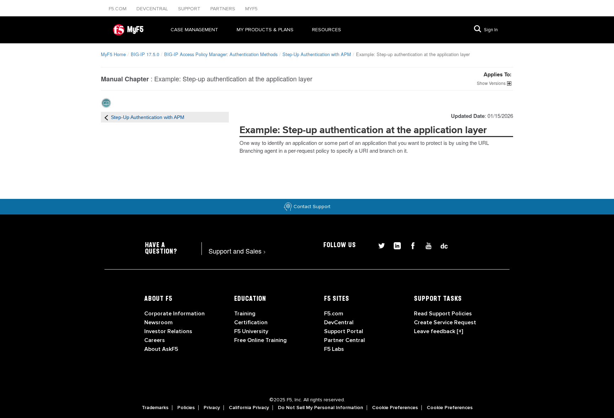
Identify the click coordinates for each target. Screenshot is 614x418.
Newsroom (158, 322)
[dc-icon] (440, 245)
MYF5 (251, 9)
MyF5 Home (113, 54)
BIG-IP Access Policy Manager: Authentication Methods (221, 54)
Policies (186, 407)
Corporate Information (174, 313)
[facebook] (410, 245)
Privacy (212, 407)
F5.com (118, 9)
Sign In (491, 30)
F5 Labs (334, 349)
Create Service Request (445, 322)
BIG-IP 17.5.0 (145, 54)
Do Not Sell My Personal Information (320, 407)
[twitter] (379, 245)
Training (244, 313)
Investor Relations (168, 331)
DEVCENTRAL (152, 9)
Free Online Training (260, 340)
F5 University (251, 331)
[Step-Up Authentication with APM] (106, 117)
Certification (251, 322)
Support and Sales (237, 251)
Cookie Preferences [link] (395, 407)
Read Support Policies (443, 313)
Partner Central (344, 340)
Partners (223, 9)
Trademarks (155, 407)
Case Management (194, 30)
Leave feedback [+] (438, 331)
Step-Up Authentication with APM (316, 54)
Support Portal (343, 331)
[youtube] (425, 245)
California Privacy (249, 407)
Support (190, 9)
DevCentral (339, 322)
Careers (154, 340)
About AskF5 (161, 349)
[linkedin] (394, 245)
